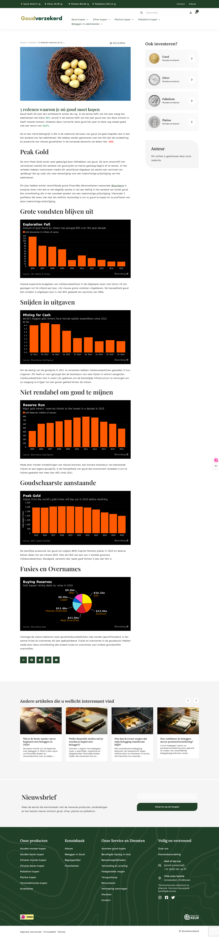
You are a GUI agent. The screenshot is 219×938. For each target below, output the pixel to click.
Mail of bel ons (172, 861)
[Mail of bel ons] (159, 865)
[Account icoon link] (191, 12)
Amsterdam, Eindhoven (177, 880)
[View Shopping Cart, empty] (196, 12)
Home (23, 42)
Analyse (32, 42)
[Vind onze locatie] (159, 878)
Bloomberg (117, 185)
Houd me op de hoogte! (167, 807)
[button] (86, 19)
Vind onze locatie (174, 876)
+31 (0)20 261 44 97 (175, 869)
